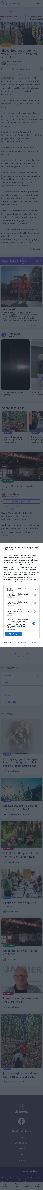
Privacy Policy (34, 642)
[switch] (34, 595)
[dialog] (21, 595)
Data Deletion (8, 642)
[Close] (38, 548)
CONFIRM (13, 634)
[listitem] (21, 589)
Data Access (21, 642)
